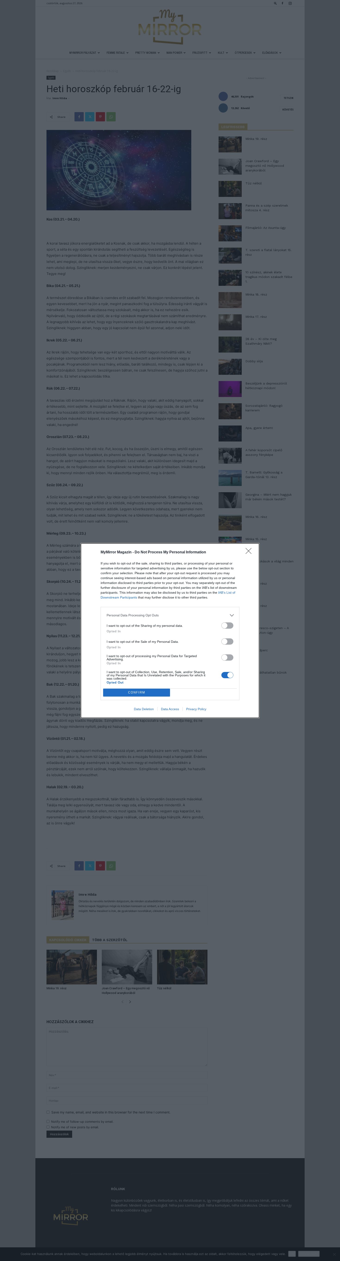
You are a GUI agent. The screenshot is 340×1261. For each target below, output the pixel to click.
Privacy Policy (196, 709)
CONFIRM (136, 692)
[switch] (227, 625)
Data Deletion (144, 709)
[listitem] (170, 615)
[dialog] (170, 630)
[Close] (250, 552)
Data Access (170, 709)
